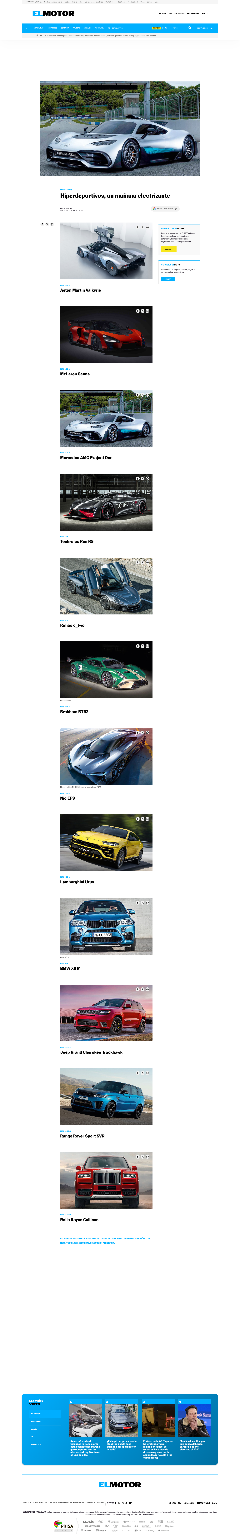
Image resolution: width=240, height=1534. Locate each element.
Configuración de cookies (59, 1503)
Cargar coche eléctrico (94, 2)
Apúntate (168, 249)
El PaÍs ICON (125, 1530)
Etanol (157, 2)
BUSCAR (168, 279)
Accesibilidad (90, 1503)
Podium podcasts (113, 1530)
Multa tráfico (111, 2)
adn (159, 1522)
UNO (107, 1526)
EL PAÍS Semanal (147, 1526)
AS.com (150, 1522)
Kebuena (167, 1526)
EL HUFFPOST (36, 1422)
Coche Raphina (147, 2)
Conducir (65, 28)
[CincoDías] (179, 13)
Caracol (169, 1522)
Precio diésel (133, 2)
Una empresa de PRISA (64, 1524)
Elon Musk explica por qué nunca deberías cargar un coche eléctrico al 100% (192, 1445)
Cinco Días (126, 1526)
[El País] (162, 13)
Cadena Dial (136, 1526)
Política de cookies (77, 1503)
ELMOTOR (35, 1414)
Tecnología (99, 28)
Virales (87, 28)
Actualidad (38, 28)
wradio (115, 1526)
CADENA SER (36, 1445)
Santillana (115, 1522)
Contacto (100, 1503)
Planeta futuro (156, 1526)
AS (32, 1437)
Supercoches (66, 190)
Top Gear (122, 2)
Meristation (163, 1530)
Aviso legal (27, 1503)
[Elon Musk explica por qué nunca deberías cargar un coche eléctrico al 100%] (194, 1436)
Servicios (156, 28)
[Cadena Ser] (205, 13)
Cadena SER (141, 1522)
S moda (137, 1530)
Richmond (86, 1530)
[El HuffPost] (193, 13)
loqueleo (149, 1530)
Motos (67, 2)
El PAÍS (88, 1522)
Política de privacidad (40, 1503)
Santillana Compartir (129, 1522)
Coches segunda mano (53, 2)
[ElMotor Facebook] (115, 1503)
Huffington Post (92, 1526)
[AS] (170, 13)
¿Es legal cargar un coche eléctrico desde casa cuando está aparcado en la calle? (122, 1445)
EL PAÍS (34, 1429)
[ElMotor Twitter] (119, 1503)
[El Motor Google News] (130, 1503)
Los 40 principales (101, 1522)
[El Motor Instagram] (123, 1503)
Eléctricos (52, 28)
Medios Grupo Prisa (63, 1530)
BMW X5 (38, 2)
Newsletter (117, 28)
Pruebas (76, 28)
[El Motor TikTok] (126, 1503)
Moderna (100, 1530)
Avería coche (77, 2)
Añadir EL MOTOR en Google (167, 209)
